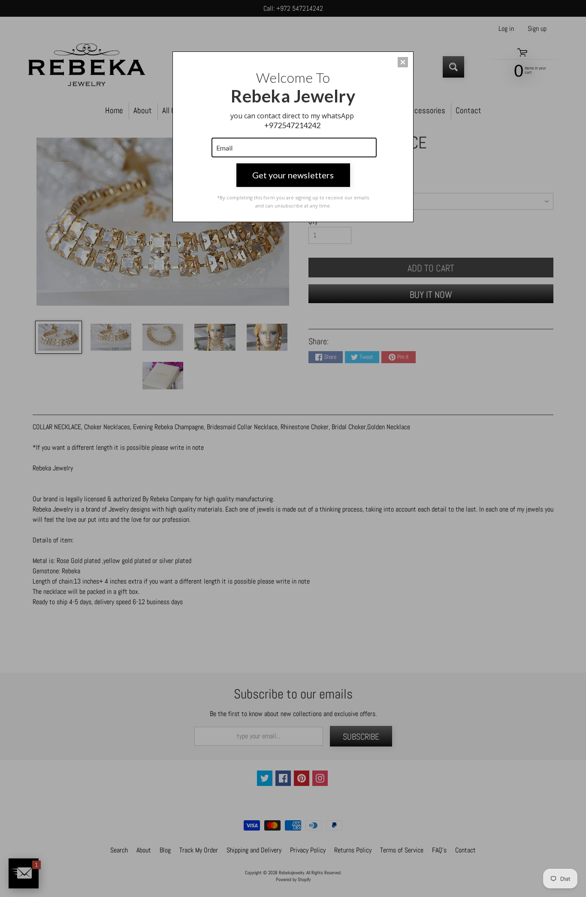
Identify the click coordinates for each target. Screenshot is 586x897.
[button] (403, 62)
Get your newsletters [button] (293, 175)
